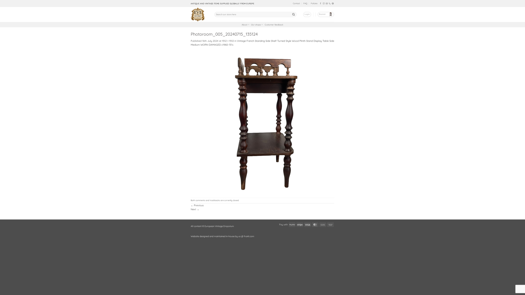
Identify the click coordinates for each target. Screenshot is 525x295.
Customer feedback (274, 24)
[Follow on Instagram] (324, 4)
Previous (197, 205)
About (244, 24)
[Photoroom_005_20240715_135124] (262, 122)
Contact (296, 3)
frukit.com (249, 236)
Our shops (256, 24)
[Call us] (330, 4)
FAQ (305, 3)
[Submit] (293, 14)
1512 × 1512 (228, 40)
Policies (314, 3)
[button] (307, 14)
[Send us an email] (327, 4)
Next (195, 209)
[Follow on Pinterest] (333, 4)
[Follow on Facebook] (321, 4)
